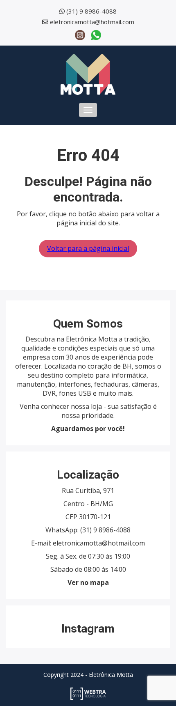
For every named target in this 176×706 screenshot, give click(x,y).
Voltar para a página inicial (88, 248)
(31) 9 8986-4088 (91, 11)
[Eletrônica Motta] (88, 73)
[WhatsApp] (96, 34)
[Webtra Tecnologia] (88, 693)
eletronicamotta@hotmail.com (92, 22)
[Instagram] (80, 34)
